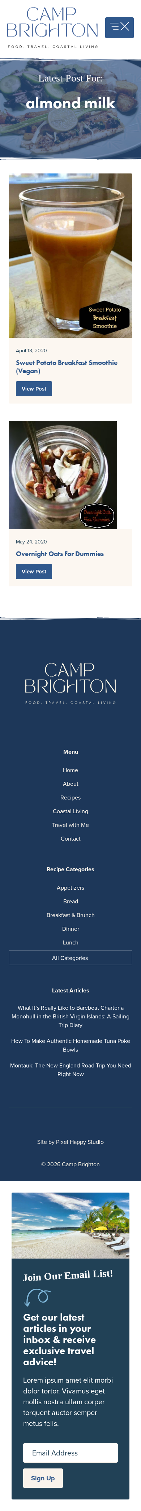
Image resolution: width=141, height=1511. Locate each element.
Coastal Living (70, 811)
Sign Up (43, 1478)
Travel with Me (70, 825)
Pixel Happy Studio (80, 1142)
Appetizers (70, 887)
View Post (34, 389)
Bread (70, 901)
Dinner (70, 929)
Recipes (70, 797)
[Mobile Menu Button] (119, 27)
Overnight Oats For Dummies (60, 554)
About (70, 784)
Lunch (70, 942)
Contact (71, 838)
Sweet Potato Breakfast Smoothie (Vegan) (67, 366)
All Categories (70, 958)
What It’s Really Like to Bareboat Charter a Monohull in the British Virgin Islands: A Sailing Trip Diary (70, 1016)
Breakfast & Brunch (71, 915)
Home (70, 770)
